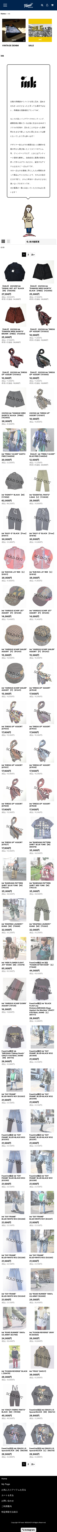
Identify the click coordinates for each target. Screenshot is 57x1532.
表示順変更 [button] (34, 241)
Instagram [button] (29, 1530)
